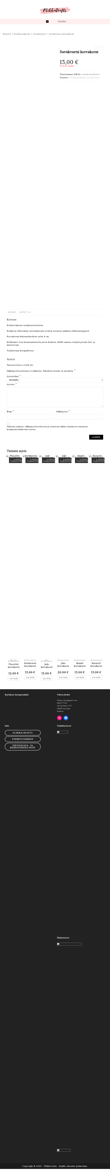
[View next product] (101, 48)
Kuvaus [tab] (12, 312)
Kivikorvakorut (77, 77)
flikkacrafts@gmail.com (67, 700)
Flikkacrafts (23, 733)
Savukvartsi (93, 77)
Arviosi (12, 384)
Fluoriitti (13, 660)
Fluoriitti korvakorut (14, 665)
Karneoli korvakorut (96, 664)
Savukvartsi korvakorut (61, 34)
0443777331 (62, 703)
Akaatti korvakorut (80, 664)
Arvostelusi (14, 376)
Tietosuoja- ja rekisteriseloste (23, 746)
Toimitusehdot (23, 739)
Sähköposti (63, 411)
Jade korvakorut (47, 665)
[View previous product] (96, 48)
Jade (46, 660)
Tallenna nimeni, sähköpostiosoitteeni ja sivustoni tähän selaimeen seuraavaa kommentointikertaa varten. (47, 428)
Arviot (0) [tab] (25, 312)
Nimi (10, 411)
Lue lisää (14, 678)
